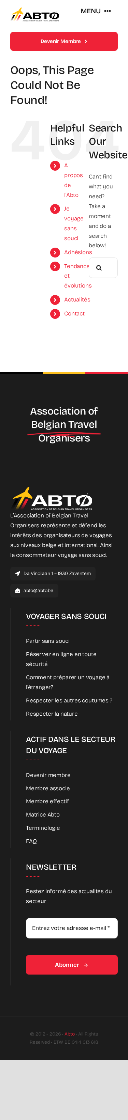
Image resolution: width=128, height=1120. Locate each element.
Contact (74, 313)
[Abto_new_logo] (34, 9)
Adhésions (78, 252)
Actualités (77, 299)
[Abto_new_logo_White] (51, 488)
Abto (69, 1034)
